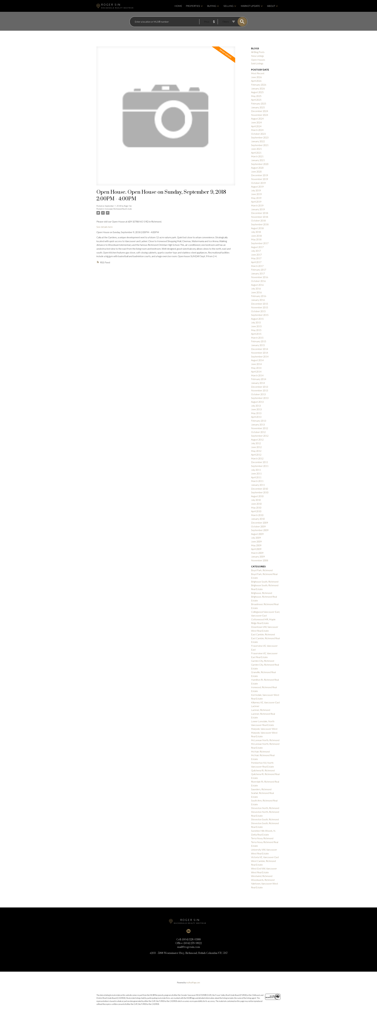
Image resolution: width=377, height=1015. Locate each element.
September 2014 (259, 356)
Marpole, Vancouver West (264, 728)
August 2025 (257, 92)
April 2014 (256, 371)
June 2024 (256, 122)
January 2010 (258, 518)
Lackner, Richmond (260, 709)
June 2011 (256, 473)
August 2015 (257, 318)
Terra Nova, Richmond (262, 838)
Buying (211, 5)
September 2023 (259, 137)
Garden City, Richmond (262, 660)
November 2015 (259, 307)
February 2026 (258, 84)
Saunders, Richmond (261, 789)
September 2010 (259, 492)
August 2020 (257, 167)
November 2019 (259, 179)
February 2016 (258, 296)
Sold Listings (257, 63)
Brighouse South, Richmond (264, 581)
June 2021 (256, 148)
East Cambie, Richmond (263, 634)
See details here (104, 226)
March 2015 (257, 337)
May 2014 (256, 367)
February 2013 (258, 420)
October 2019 (258, 182)
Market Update (250, 5)
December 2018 (259, 213)
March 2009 (257, 552)
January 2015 (258, 345)
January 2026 (258, 88)
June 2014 (256, 364)
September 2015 (259, 314)
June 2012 (256, 447)
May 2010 (256, 507)
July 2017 (256, 250)
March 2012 (257, 458)
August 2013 (257, 401)
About (271, 5)
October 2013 (258, 394)
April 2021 (256, 152)
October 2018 (258, 220)
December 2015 (259, 303)
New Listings (257, 55)
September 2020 (259, 164)
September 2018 (259, 224)
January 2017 (258, 273)
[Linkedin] (188, 931)
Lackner (255, 706)
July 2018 (256, 231)
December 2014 (259, 349)
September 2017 (259, 243)
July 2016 (256, 288)
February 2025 (258, 103)
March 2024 (257, 129)
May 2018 (256, 239)
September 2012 (259, 435)
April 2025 (256, 99)
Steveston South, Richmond (265, 819)
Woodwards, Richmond (263, 879)
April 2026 (256, 80)
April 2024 (256, 126)
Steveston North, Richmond (265, 808)
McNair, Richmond (260, 751)
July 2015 (256, 322)
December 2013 (259, 386)
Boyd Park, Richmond (262, 570)
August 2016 (257, 284)
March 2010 (257, 515)
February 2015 (258, 341)
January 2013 (258, 424)
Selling (228, 5)
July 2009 (256, 537)
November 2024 (259, 114)
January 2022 (258, 141)
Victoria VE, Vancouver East (265, 857)
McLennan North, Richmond (265, 740)
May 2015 (256, 330)
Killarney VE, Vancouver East (265, 702)
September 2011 (259, 466)
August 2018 (257, 228)
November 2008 (259, 560)
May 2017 (256, 258)
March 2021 (257, 156)
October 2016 (258, 281)
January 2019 (258, 209)
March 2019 (257, 205)
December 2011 (259, 462)
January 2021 (258, 160)
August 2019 (257, 186)
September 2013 (259, 398)
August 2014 (257, 360)
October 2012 (258, 432)
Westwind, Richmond (261, 876)
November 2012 (259, 428)
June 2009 (256, 541)
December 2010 (259, 488)
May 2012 (256, 450)
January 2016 (258, 299)
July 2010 (256, 499)
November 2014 (259, 352)
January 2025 (258, 107)
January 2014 (258, 382)
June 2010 (256, 503)
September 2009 (259, 530)
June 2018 (256, 235)
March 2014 (257, 375)
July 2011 (256, 469)
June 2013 (256, 409)
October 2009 (258, 526)
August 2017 (257, 247)
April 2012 (256, 454)
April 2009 (256, 549)
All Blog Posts (257, 52)
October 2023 (258, 133)
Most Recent (257, 73)
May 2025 (256, 96)
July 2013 (256, 405)
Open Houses (258, 59)
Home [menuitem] (178, 5)
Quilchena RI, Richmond (263, 770)
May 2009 (256, 545)
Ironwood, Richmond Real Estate (118, 209)
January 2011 (258, 484)
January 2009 (258, 556)
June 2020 (256, 171)
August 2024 (257, 118)
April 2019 (256, 201)
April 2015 (256, 333)
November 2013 (259, 390)
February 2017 (258, 269)
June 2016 (256, 292)
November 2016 (259, 277)
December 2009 (259, 522)
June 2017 (256, 254)
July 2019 (256, 190)
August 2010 (257, 496)
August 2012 (257, 439)
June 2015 (256, 326)
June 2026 (256, 77)
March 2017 (257, 265)
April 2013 (256, 416)
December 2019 (259, 175)
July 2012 (256, 443)
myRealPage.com (193, 982)
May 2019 (256, 197)
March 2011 (257, 481)
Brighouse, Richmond (261, 593)
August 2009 (257, 534)
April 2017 (256, 262)
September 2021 (259, 145)
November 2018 (259, 216)
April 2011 (256, 477)
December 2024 (259, 111)
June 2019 (256, 194)
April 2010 (256, 511)
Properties (193, 5)
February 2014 (258, 379)
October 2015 (258, 311)
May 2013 (256, 413)
